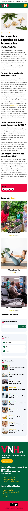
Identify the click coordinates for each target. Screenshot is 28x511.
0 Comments (13, 33)
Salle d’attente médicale (14, 307)
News (7, 346)
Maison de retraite (14, 232)
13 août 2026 (13, 365)
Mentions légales (8, 490)
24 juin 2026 (13, 408)
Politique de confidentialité (11, 492)
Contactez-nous (7, 461)
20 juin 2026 (13, 429)
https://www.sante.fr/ (9, 477)
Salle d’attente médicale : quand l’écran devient (16, 382)
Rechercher (23, 327)
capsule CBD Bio (14, 105)
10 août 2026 (13, 372)
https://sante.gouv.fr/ (9, 479)
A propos (5, 496)
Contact (5, 494)
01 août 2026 (13, 387)
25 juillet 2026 (13, 394)
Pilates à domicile (14, 270)
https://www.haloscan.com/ (11, 481)
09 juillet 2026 (13, 401)
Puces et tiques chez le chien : (17, 389)
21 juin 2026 (12, 422)
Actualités (8, 342)
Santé (7, 351)
